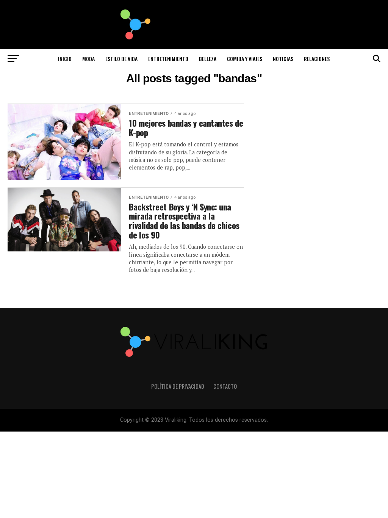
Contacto (225, 386)
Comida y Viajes (244, 59)
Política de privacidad (177, 386)
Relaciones (317, 59)
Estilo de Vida (121, 59)
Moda (88, 59)
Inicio (65, 59)
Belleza (207, 59)
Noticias (283, 59)
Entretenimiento (168, 59)
